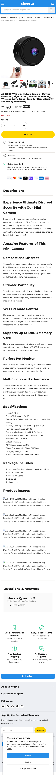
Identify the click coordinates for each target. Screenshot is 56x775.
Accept (28, 755)
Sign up (40, 730)
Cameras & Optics (16, 17)
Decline (28, 762)
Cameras (29, 17)
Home (3, 17)
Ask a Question (18, 605)
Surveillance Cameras (43, 17)
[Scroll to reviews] (28, 104)
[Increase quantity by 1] (24, 125)
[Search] (51, 10)
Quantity (4, 120)
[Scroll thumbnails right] (52, 84)
